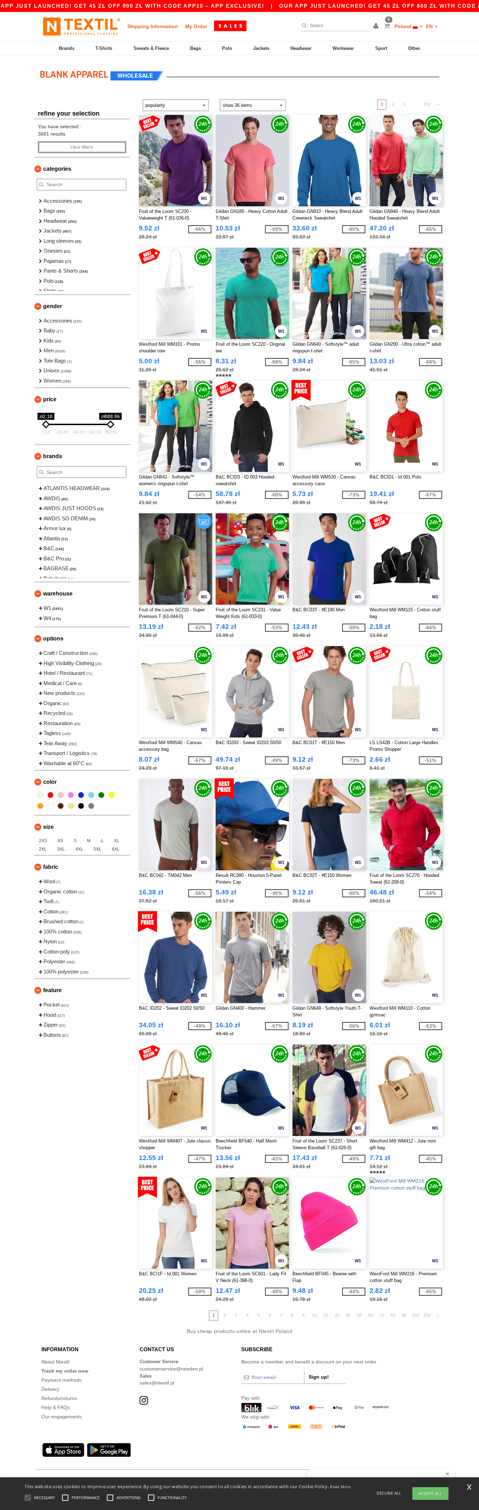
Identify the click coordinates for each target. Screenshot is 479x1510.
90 (404, 1315)
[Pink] (61, 795)
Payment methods (61, 1380)
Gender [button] (52, 306)
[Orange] (40, 806)
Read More (340, 1486)
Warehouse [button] (58, 594)
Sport (381, 48)
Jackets (261, 48)
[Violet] (71, 795)
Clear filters (81, 147)
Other (414, 48)
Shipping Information (152, 26)
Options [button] (53, 639)
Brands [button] (52, 456)
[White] (50, 806)
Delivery (50, 1389)
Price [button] (49, 399)
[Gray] (91, 806)
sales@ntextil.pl (157, 1383)
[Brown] (61, 806)
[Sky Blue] (91, 795)
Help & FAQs (55, 1407)
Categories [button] (57, 169)
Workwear (343, 48)
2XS (43, 840)
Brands (66, 48)
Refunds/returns (59, 1398)
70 (381, 1315)
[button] (376, 26)
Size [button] (48, 827)
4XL (79, 849)
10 (314, 1315)
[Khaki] (71, 806)
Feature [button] (52, 990)
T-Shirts (103, 48)
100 (415, 1315)
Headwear (300, 48)
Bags (195, 48)
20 (325, 1315)
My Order (196, 26)
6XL (116, 849)
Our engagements (61, 1416)
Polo (227, 48)
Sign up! (319, 1377)
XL (116, 840)
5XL (97, 849)
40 (348, 1315)
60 (370, 1315)
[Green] (101, 795)
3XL (61, 849)
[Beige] (40, 795)
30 (337, 1315)
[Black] (81, 806)
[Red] (50, 795)
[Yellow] (111, 795)
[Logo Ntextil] (81, 26)
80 (393, 1315)
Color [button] (50, 782)
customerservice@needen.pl (171, 1369)
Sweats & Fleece (151, 48)
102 (427, 104)
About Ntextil (55, 1362)
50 (359, 1315)
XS (60, 840)
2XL (43, 849)
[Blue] (81, 795)
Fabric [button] (50, 867)
